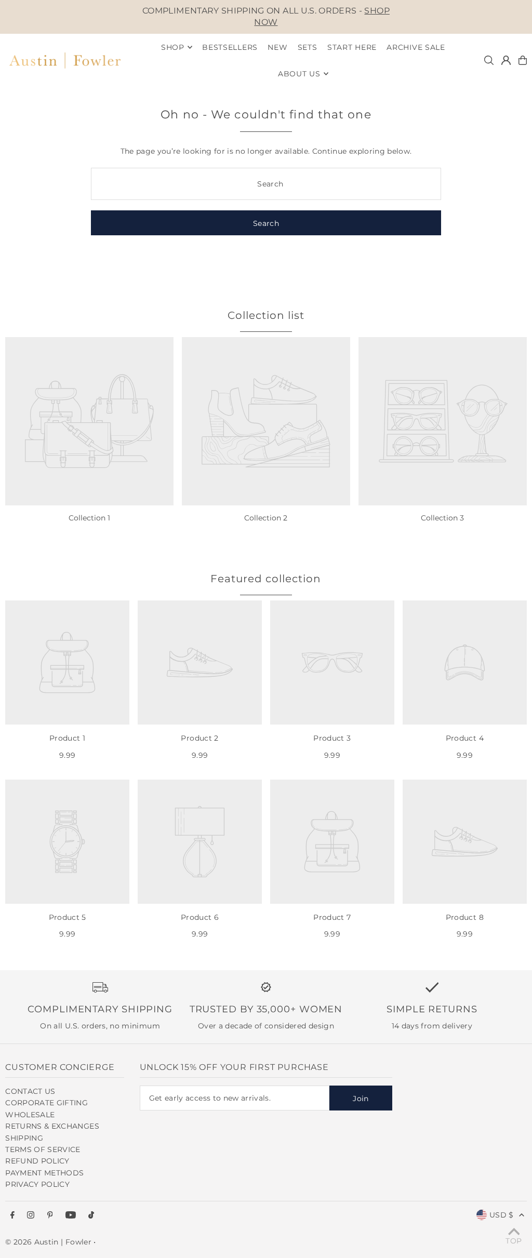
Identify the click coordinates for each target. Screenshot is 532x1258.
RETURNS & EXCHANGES (52, 1126)
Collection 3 (442, 518)
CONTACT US (30, 1091)
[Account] (506, 60)
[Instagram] (30, 1215)
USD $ (501, 1215)
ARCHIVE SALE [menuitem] (416, 47)
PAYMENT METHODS (44, 1172)
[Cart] (522, 60)
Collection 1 (89, 518)
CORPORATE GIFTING (46, 1102)
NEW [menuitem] (277, 47)
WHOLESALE (30, 1114)
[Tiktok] (91, 1215)
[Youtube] (70, 1215)
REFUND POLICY (37, 1161)
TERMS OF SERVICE (43, 1149)
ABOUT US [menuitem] (299, 73)
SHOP (172, 47)
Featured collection (265, 578)
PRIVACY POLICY (37, 1184)
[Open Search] (489, 60)
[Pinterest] (50, 1215)
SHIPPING (24, 1138)
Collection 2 (265, 518)
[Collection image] (89, 421)
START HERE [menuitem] (352, 47)
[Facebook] (12, 1215)
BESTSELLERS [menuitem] (230, 47)
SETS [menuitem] (307, 47)
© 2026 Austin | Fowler (48, 1242)
